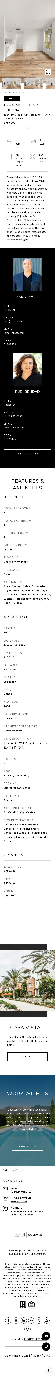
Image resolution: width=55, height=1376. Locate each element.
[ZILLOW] (47, 1320)
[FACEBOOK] (8, 1320)
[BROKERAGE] (27, 1329)
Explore (27, 1056)
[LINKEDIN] (24, 1320)
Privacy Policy (40, 1355)
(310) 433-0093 (13, 416)
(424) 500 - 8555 (19, 1201)
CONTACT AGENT (27, 453)
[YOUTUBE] (31, 1320)
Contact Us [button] (27, 1146)
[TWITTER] (39, 1320)
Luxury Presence (35, 1339)
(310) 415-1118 (13, 321)
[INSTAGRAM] (16, 1320)
